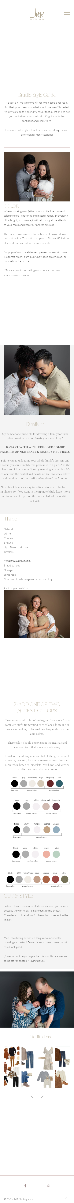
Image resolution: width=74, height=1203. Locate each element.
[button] (67, 14)
